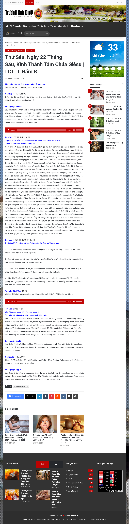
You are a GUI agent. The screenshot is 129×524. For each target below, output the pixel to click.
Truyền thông (43, 26)
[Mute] (74, 130)
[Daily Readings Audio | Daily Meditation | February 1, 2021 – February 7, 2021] (17, 424)
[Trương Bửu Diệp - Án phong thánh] (24, 14)
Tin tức (53, 26)
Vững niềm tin (64, 26)
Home (9, 42)
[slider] (79, 129)
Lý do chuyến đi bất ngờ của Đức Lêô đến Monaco (114, 109)
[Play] (8, 130)
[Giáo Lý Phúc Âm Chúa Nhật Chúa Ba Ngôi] (12, 494)
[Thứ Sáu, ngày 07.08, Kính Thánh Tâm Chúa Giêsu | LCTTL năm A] (45, 424)
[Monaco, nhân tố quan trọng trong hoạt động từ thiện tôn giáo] (97, 95)
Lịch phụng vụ (77, 26)
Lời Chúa (32, 26)
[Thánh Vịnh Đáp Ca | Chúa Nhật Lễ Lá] (97, 122)
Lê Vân (9, 79)
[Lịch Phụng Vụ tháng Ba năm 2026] (97, 146)
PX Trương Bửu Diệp (18, 26)
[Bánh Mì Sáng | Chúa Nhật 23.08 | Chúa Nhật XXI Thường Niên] (43, 495)
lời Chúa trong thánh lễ (20, 386)
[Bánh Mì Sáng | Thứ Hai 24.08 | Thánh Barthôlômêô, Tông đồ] (43, 475)
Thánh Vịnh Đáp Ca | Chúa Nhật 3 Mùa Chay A (114, 133)
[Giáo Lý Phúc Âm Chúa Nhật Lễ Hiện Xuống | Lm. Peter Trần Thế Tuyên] (12, 474)
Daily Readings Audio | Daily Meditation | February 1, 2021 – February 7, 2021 (16, 437)
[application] (44, 130)
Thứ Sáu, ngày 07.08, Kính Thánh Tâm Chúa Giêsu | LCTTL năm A (43, 437)
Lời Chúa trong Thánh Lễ (29, 42)
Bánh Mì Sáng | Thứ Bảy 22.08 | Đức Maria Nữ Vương (54, 2)
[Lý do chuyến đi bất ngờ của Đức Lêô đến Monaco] (97, 109)
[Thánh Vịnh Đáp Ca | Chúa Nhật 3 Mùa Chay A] (97, 134)
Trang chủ (26, 519)
